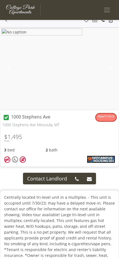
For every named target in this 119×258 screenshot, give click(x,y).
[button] (6, 20)
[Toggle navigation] (106, 9)
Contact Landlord (47, 178)
